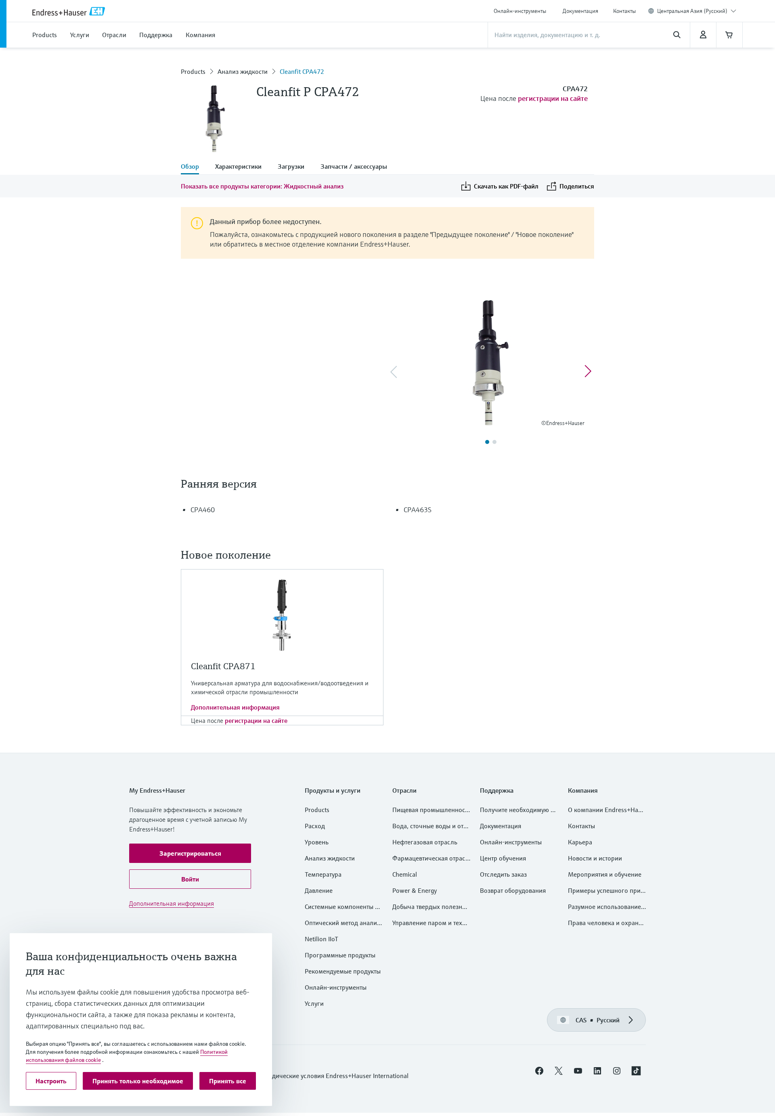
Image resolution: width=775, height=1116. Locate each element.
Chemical (404, 874)
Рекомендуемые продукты (343, 971)
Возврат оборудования (513, 890)
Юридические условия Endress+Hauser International (333, 1076)
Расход (315, 826)
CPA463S (417, 509)
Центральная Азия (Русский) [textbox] (692, 11)
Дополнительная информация (235, 707)
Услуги (314, 1003)
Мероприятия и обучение (604, 874)
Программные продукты (340, 955)
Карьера (580, 842)
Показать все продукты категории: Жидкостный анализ (262, 186)
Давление (319, 890)
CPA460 (203, 509)
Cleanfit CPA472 (302, 71)
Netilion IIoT (321, 939)
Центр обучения (503, 858)
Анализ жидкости (243, 71)
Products (193, 71)
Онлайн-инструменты (520, 11)
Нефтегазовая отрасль (424, 842)
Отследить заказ (503, 874)
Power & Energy (414, 890)
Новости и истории (595, 858)
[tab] (194, 167)
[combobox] (696, 11)
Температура (323, 874)
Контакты (624, 11)
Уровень (317, 842)
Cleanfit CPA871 (223, 666)
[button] (190, 853)
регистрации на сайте (553, 98)
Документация (580, 11)
